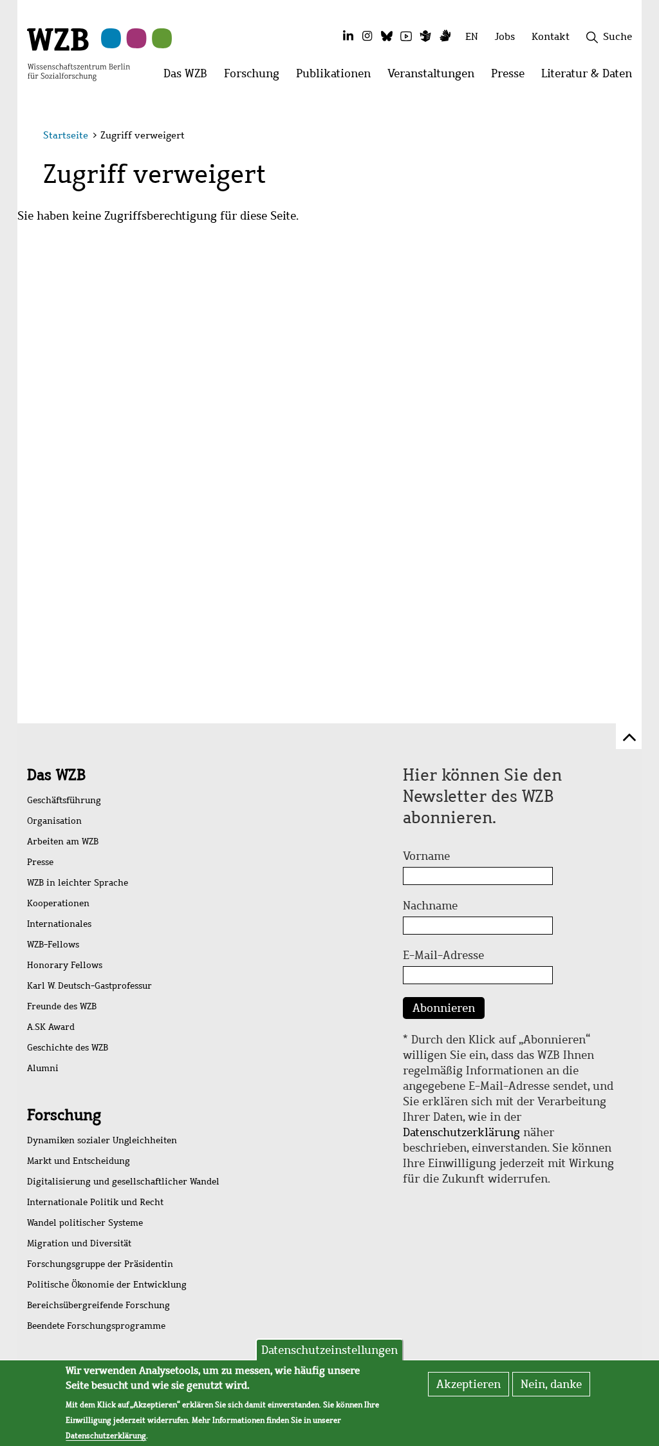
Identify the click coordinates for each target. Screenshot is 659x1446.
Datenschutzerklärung (461, 1132)
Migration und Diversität (79, 1243)
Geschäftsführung (64, 800)
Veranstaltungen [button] (435, 77)
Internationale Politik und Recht (95, 1202)
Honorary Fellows (64, 965)
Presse (40, 862)
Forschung (64, 1115)
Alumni (43, 1068)
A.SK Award (51, 1027)
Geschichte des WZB (67, 1048)
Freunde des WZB (62, 1006)
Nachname (430, 905)
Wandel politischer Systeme (85, 1223)
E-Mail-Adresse (443, 955)
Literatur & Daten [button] (590, 77)
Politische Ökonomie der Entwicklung (107, 1285)
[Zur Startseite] (78, 53)
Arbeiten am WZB (62, 841)
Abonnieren (444, 1008)
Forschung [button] (256, 77)
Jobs (505, 36)
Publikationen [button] (337, 77)
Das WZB (56, 775)
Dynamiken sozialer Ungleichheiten (102, 1140)
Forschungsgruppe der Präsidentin (100, 1264)
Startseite (65, 135)
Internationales (59, 924)
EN (471, 36)
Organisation (54, 821)
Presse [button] (512, 77)
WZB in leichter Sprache (77, 883)
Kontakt (551, 36)
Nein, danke (551, 1384)
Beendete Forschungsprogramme (96, 1326)
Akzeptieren (468, 1384)
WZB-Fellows (53, 944)
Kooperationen (58, 903)
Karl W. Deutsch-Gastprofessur (89, 986)
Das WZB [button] (189, 77)
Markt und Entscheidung (78, 1161)
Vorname (426, 856)
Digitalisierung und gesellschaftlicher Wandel (123, 1181)
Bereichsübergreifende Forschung (98, 1305)
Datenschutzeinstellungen (329, 1350)
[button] (618, 137)
